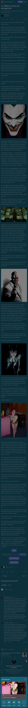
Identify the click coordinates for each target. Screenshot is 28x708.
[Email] (14, 702)
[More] (24, 702)
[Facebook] (9, 702)
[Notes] (19, 702)
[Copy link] (4, 702)
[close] (26, 679)
